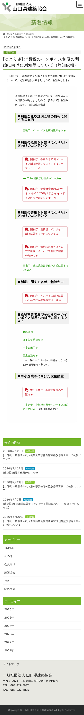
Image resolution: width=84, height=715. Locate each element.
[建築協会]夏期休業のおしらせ (20, 472)
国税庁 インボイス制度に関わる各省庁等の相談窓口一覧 (44, 298)
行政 (7, 580)
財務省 (26, 331)
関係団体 (10, 52)
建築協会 (30, 468)
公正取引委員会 (31, 339)
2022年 (9, 642)
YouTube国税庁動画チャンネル (41, 178)
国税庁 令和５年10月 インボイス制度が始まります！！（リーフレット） (44, 163)
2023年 (9, 634)
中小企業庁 (29, 347)
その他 (8, 556)
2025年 (9, 617)
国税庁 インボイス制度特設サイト (43, 130)
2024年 (9, 625)
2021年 (9, 650)
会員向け (30, 451)
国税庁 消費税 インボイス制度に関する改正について (44, 231)
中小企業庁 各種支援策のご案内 (44, 392)
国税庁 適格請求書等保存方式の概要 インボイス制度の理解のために (44, 251)
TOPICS (9, 547)
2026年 (9, 609)
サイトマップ (11, 664)
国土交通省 (29, 355)
